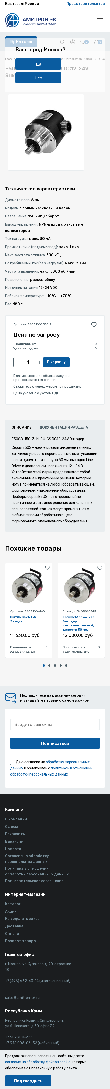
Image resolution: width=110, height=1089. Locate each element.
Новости (13, 849)
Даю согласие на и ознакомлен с (51, 768)
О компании (16, 819)
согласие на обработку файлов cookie (37, 1062)
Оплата (12, 933)
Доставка (14, 926)
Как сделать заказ (22, 919)
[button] (44, 665)
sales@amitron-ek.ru (22, 998)
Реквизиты (15, 834)
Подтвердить (28, 1081)
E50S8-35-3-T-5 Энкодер (23, 619)
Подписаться (55, 743)
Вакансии (14, 841)
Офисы (11, 827)
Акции (11, 911)
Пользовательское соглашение (34, 881)
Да (38, 64)
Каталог (12, 904)
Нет (38, 78)
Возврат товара (20, 941)
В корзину (56, 362)
